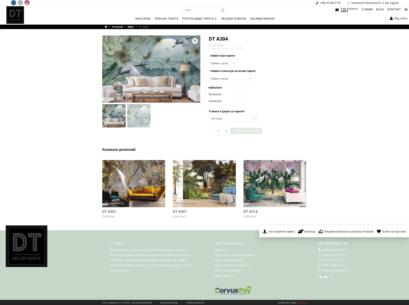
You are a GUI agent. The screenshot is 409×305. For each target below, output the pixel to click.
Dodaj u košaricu (248, 131)
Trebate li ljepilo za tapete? (227, 111)
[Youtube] (20, 2)
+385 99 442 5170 (332, 265)
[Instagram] (27, 2)
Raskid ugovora (223, 275)
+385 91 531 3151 (332, 260)
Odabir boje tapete (222, 55)
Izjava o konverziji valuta (228, 260)
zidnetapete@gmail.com (336, 270)
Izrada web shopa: (287, 302)
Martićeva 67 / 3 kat (334, 255)
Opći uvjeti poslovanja (227, 270)
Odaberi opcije (116, 203)
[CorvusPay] (256, 290)
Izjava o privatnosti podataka (231, 265)
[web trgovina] (15, 15)
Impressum (221, 250)
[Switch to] (406, 9)
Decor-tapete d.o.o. (333, 250)
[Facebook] (13, 2)
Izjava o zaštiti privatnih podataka (234, 255)
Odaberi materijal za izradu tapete (233, 71)
